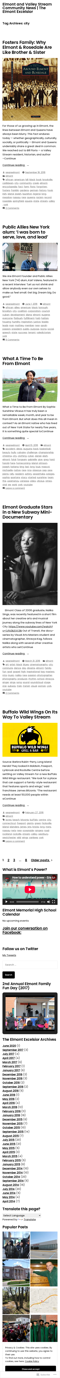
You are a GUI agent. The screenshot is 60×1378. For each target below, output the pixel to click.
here (12, 463)
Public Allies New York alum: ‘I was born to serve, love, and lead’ (26, 232)
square (28, 201)
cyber (31, 455)
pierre (5, 473)
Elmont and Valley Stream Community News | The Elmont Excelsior (27, 8)
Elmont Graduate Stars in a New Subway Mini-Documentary (27, 512)
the (4, 480)
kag (43, 671)
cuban (5, 314)
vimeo (48, 480)
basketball (45, 448)
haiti (38, 318)
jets (29, 826)
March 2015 (9, 1156)
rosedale (7, 201)
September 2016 (12, 1087)
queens (31, 197)
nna (29, 470)
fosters (6, 190)
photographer (44, 675)
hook (50, 190)
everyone (7, 318)
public (26, 329)
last (27, 466)
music (11, 675)
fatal (13, 459)
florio (32, 186)
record (47, 197)
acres (9, 819)
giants (30, 823)
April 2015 (8, 1152)
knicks (35, 826)
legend (36, 193)
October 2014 (11, 1177)
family (48, 668)
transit (26, 686)
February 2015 (11, 1160)
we (9, 484)
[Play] (6, 901)
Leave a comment (15, 488)
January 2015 (11, 1164)
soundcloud (36, 682)
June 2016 (8, 1095)
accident (10, 448)
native (17, 470)
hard (52, 459)
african (9, 179)
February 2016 (11, 1111)
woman (42, 686)
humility (16, 321)
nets (13, 830)
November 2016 (12, 1078)
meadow (7, 197)
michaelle (7, 470)
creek (36, 183)
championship (46, 452)
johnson (43, 463)
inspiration (26, 321)
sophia (6, 477)
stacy (24, 477)
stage (47, 682)
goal (9, 671)
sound (26, 682)
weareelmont (13, 172)
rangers (39, 830)
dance (17, 668)
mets (48, 826)
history (42, 190)
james (23, 826)
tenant (32, 332)
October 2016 (11, 1082)
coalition (22, 311)
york (6, 204)
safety (28, 473)
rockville (17, 834)
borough (43, 307)
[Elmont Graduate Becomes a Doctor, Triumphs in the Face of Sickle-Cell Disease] (44, 1328)
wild (19, 837)
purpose (34, 329)
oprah (44, 325)
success (22, 332)
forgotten (41, 186)
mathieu (19, 325)
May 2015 (8, 1148)
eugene (46, 314)
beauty (6, 452)
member (29, 325)
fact (20, 186)
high (23, 671)
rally (12, 473)
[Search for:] (30, 965)
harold (5, 463)
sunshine (42, 477)
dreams (31, 668)
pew (50, 470)
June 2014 (9, 1193)
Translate (30, 1219)
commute (7, 668)
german (34, 190)
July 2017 (8, 1054)
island (11, 193)
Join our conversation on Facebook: (25, 930)
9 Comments (12, 339)
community (26, 183)
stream (44, 201)
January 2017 (11, 1070)
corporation (34, 311)
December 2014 (12, 1168)
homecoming (23, 463)
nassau (16, 197)
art (7, 664)
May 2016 (8, 1099)
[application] (30, 889)
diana (29, 314)
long (44, 193)
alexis (19, 448)
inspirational (33, 671)
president (17, 329)
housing (6, 321)
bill (27, 179)
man (11, 325)
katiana (15, 466)
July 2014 (8, 1189)
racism (39, 197)
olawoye (36, 470)
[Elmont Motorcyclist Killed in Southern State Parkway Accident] (44, 1300)
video (33, 480)
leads (5, 325)
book (38, 179)
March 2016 (9, 1107)
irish (4, 193)
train (19, 686)
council (46, 311)
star (4, 686)
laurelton (27, 193)
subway (12, 686)
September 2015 (13, 1132)
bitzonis (25, 819)
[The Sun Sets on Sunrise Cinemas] (44, 1245)
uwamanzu (13, 480)
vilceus (40, 480)
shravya (49, 678)
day (24, 668)
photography (9, 678)
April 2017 (8, 1058)
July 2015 (8, 1140)
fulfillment (29, 318)
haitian (45, 318)
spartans (15, 477)
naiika (18, 675)
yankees (33, 837)
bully (13, 452)
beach (16, 819)
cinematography (39, 664)
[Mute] (48, 901)
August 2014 (10, 1185)
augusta (27, 448)
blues (26, 664)
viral (4, 484)
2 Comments (12, 208)
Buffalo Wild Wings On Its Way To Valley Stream (29, 714)
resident (19, 473)
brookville (47, 179)
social (51, 329)
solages (50, 473)
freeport (21, 823)
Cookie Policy (32, 1361)
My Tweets (9, 955)
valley (52, 201)
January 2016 (11, 1115)
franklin (15, 190)
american (19, 179)
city (16, 183)
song (19, 682)
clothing (22, 455)
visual (34, 686)
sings (12, 682)
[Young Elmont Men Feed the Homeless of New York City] (16, 1245)
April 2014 (8, 1201)
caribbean (7, 183)
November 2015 (12, 1123)
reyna (43, 329)
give (40, 459)
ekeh (45, 455)
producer (22, 678)
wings (25, 837)
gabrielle (32, 459)
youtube (28, 484)
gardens (24, 190)
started (32, 477)
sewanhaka (39, 473)
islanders (14, 826)
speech (6, 332)
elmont (9, 175)
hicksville (46, 823)
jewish (18, 193)
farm (26, 186)
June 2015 (8, 1144)
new (24, 197)
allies (17, 307)
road (46, 830)
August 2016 (10, 1091)
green (38, 823)
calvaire (21, 452)
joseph (6, 466)
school (40, 678)
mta (4, 675)
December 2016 (12, 1074)
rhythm (32, 678)
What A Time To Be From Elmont (22, 361)
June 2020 (9, 1046)
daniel (38, 455)
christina (7, 455)
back (35, 448)
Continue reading (13, 165)
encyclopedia (9, 186)
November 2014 (12, 1172)
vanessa (24, 480)
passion (6, 329)
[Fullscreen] (53, 901)
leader (45, 321)
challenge (32, 452)
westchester (9, 837)
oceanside (28, 830)
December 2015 (12, 1119)
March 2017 (9, 1062)
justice (37, 321)
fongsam (22, 459)
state (36, 201)
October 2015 (11, 1127)
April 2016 (8, 1103)
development (17, 314)
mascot (46, 466)
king (22, 466)
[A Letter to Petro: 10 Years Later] (44, 1272)
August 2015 (10, 1136)
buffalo (34, 819)
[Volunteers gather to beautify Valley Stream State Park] (16, 1300)
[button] (23, 1022)
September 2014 (13, 1181)
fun (4, 671)
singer (5, 682)
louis (38, 466)
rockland (7, 834)
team (50, 477)
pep (44, 470)
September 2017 (12, 1050)
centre (42, 819)
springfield (18, 201)
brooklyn (7, 311)
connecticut (9, 823)
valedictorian (44, 332)
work (14, 484)
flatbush (18, 318)
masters (50, 671)
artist (12, 664)
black (32, 179)
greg (46, 459)
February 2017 (11, 1066)
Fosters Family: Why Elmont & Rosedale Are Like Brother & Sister (27, 47)
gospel (16, 671)
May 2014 (8, 1197)
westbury (43, 834)
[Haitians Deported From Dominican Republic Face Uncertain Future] (16, 1328)
